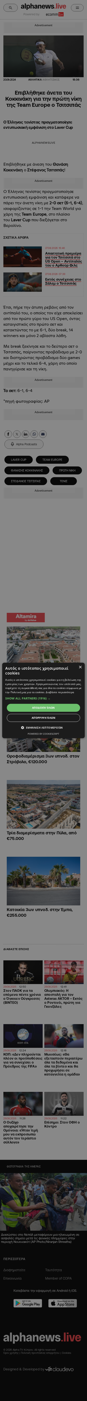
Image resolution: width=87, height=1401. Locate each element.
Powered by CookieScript (43, 733)
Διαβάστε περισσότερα (60, 692)
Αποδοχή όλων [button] (43, 708)
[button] (43, 698)
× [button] (80, 667)
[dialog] (43, 700)
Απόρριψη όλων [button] (43, 718)
